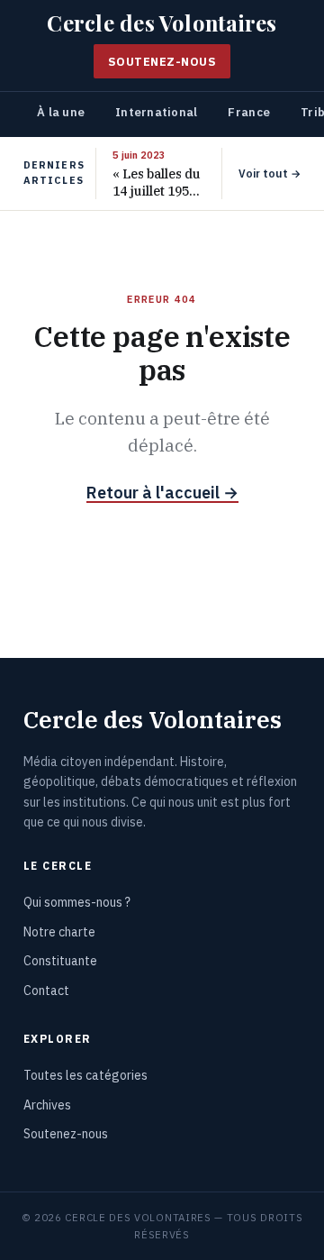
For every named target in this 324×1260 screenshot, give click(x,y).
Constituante (60, 961)
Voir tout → (269, 173)
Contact (46, 990)
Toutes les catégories (85, 1075)
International (156, 112)
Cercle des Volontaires (161, 23)
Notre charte (59, 932)
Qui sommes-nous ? (76, 902)
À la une (61, 112)
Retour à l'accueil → (162, 492)
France (249, 112)
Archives (47, 1105)
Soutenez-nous (162, 61)
